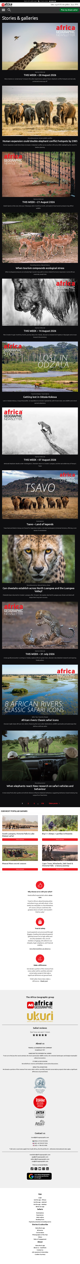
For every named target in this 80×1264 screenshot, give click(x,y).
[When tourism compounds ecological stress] (40, 238)
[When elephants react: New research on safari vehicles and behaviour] (40, 756)
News (48, 585)
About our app (40, 1206)
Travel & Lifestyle (36, 394)
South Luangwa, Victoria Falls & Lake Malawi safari (18, 835)
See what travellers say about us (40, 949)
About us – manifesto (40, 1247)
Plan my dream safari (69, 10)
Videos (40, 1237)
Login (40, 1197)
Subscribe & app (40, 1228)
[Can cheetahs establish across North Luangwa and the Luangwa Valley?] (38, 559)
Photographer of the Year (40, 1234)
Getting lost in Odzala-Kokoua (40, 397)
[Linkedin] (47, 1168)
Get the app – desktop (40, 1204)
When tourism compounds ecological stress (40, 268)
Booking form (40, 1219)
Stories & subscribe (40, 1224)
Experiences (40, 1215)
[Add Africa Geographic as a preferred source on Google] (40, 1179)
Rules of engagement (40, 1239)
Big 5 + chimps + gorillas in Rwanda (57, 834)
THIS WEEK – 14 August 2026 (40, 331)
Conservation (40, 1232)
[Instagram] (44, 1168)
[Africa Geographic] (7, 4)
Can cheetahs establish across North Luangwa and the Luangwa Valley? (38, 590)
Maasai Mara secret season (14, 863)
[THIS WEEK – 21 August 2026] (38, 175)
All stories (40, 1230)
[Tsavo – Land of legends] (40, 495)
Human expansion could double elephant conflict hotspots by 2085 (40, 141)
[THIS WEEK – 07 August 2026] (40, 431)
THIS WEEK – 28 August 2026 (40, 75)
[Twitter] (36, 1168)
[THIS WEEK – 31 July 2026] (40, 626)
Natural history (45, 265)
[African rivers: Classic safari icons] (40, 690)
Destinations (40, 521)
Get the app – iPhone (40, 1200)
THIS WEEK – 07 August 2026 (40, 459)
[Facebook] (32, 1168)
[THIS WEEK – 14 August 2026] (40, 303)
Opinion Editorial (40, 72)
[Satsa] (40, 1117)
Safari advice (40, 1217)
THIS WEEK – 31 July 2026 (40, 654)
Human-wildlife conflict (45, 138)
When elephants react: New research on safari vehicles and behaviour (40, 787)
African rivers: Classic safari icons (40, 720)
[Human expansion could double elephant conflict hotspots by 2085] (40, 111)
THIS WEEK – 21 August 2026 (38, 202)
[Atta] (40, 1125)
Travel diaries (45, 394)
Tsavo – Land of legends (40, 524)
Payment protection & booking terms (40, 1221)
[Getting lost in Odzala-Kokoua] (40, 367)
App (40, 1194)
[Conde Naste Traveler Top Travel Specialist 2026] (40, 1108)
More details (20, 839)
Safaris (40, 1209)
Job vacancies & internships (40, 1252)
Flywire (29, 934)
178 (42, 803)
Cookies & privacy (40, 1254)
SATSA (38, 941)
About (40, 1242)
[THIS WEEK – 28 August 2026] (40, 47)
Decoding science (33, 138)
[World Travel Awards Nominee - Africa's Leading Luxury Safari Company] (40, 1093)
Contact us (40, 1250)
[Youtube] (40, 1168)
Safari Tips (35, 717)
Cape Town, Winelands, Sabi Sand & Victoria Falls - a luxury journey (57, 864)
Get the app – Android (40, 1202)
